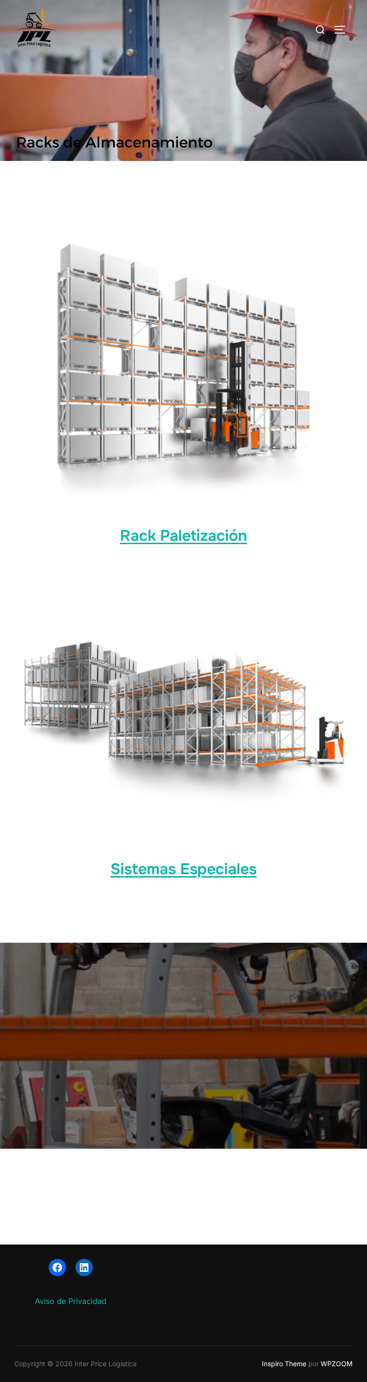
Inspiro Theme (284, 1363)
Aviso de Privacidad (71, 1301)
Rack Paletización (183, 536)
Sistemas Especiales (183, 869)
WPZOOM (337, 1363)
